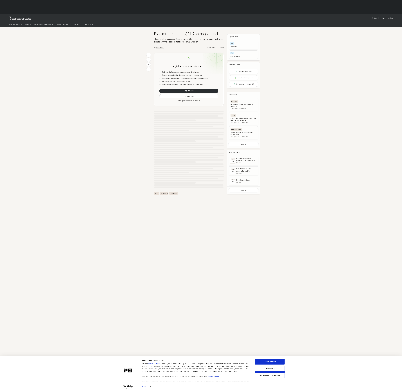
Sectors (76, 24)
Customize (269, 368)
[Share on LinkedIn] (148, 55)
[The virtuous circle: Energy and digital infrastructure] (243, 132)
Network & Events (62, 24)
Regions (88, 24)
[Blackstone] (243, 45)
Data (27, 24)
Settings (145, 387)
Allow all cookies (269, 362)
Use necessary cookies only (270, 375)
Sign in (384, 18)
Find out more (189, 96)
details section (213, 376)
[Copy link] (148, 69)
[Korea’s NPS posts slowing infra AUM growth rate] (243, 104)
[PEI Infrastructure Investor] (20, 18)
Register (390, 18)
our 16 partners (154, 364)
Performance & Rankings (42, 24)
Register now (189, 91)
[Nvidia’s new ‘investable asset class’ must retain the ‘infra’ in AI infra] (243, 118)
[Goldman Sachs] (243, 55)
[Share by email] (148, 64)
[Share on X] (148, 59)
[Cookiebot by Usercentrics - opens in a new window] (128, 386)
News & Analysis (14, 24)
